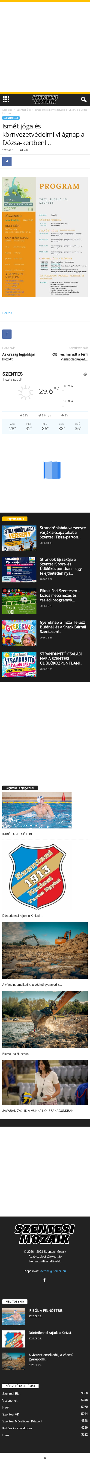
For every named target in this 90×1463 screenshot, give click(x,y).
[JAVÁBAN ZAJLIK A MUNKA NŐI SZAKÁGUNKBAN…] (45, 1082)
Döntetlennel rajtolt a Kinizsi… (22, 915)
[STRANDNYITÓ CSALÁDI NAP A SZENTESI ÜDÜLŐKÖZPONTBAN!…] (19, 664)
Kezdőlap (7, 109)
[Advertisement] (45, 47)
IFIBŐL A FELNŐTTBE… (19, 834)
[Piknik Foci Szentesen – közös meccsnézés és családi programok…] (19, 601)
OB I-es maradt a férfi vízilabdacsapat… (70, 356)
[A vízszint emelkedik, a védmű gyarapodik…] (45, 950)
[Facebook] (7, 161)
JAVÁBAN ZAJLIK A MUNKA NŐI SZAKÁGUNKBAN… (39, 1111)
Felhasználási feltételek (45, 1261)
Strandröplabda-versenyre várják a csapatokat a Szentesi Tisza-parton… (63, 532)
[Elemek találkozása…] (45, 1019)
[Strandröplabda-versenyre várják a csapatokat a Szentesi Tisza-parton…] (19, 538)
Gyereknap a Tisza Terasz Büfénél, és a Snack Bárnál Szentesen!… (63, 627)
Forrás (7, 313)
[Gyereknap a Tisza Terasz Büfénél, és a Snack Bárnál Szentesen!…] (19, 633)
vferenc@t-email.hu (53, 1271)
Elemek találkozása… (17, 1054)
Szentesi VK (10, 1414)
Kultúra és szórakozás (17, 1428)
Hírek (5, 1407)
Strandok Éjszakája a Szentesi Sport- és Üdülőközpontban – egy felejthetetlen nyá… (61, 566)
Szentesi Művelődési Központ (22, 1421)
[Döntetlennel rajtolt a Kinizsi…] (37, 875)
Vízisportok (10, 1400)
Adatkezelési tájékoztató (45, 1256)
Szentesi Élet (24, 109)
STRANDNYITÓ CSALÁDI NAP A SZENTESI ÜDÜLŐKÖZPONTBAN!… (61, 658)
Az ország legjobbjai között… (18, 356)
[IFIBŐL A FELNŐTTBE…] (37, 810)
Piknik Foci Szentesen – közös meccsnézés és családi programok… (60, 595)
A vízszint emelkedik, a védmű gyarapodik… (32, 984)
